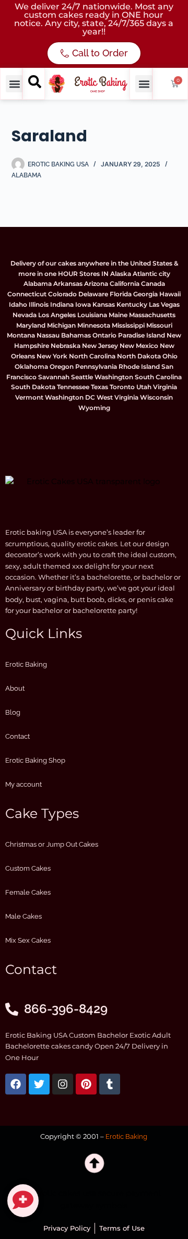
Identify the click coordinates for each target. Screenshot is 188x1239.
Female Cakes (28, 892)
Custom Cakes (28, 868)
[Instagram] (62, 1084)
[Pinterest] (86, 1084)
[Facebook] (15, 1084)
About (15, 688)
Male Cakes (23, 916)
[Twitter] (39, 1084)
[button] (14, 83)
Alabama (26, 175)
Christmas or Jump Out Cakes (51, 844)
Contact (17, 736)
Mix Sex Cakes (28, 940)
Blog (12, 712)
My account (23, 784)
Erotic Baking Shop (35, 760)
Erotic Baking (26, 664)
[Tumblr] (109, 1084)
